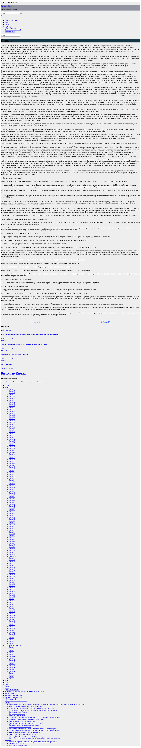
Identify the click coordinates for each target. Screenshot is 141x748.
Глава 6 (11, 491)
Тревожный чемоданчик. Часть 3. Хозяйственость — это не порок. (32, 729)
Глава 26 (12, 422)
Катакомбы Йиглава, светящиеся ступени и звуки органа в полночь (33, 710)
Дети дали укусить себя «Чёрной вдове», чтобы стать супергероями (33, 742)
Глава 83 (12, 539)
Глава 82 (12, 537)
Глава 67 (12, 506)
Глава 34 (12, 439)
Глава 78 (12, 528)
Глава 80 (12, 534)
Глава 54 (12, 480)
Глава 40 (12, 452)
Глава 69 (12, 510)
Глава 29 (12, 428)
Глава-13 (12, 662)
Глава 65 (12, 502)
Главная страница (11, 20)
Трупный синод (6, 364)
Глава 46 (12, 463)
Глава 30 (12, 432)
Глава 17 (12, 404)
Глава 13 (12, 396)
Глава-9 (11, 678)
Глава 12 (12, 395)
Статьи (7, 24)
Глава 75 (12, 523)
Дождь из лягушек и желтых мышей (14, 354)
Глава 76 (12, 524)
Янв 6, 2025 (5, 338)
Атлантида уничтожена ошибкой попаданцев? (25, 706)
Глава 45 (12, 461)
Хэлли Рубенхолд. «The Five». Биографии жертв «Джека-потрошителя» (34, 730)
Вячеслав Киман (6, 6)
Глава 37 (12, 445)
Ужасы (3, 340)
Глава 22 (12, 415)
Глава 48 (12, 467)
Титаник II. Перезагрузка (18, 745)
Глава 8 (11, 532)
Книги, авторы (6, 330)
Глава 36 (12, 443)
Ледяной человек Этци (17, 716)
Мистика (4, 350)
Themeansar (40, 382)
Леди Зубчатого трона (17, 714)
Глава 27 (12, 424)
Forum (7, 22)
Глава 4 (11, 450)
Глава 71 (12, 515)
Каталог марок (10, 32)
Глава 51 (12, 474)
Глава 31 (12, 434)
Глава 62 (12, 497)
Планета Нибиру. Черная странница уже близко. (26, 719)
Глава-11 (12, 658)
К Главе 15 (105, 322)
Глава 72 (12, 517)
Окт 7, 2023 (5, 368)
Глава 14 (12, 398)
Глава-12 (12, 660)
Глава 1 (11, 389)
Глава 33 (12, 437)
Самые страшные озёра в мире (20, 727)
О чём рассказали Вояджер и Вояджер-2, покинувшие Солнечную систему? (36, 717)
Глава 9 (11, 552)
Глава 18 (12, 406)
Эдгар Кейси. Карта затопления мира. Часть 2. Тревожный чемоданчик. (34, 738)
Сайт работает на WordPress (11, 382)
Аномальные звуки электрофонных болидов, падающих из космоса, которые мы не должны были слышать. (47, 704)
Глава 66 (12, 504)
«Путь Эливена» (11, 28)
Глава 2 (11, 409)
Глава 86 (12, 545)
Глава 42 (12, 456)
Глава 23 (12, 417)
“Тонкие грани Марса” (13, 30)
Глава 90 (12, 554)
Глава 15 (12, 400)
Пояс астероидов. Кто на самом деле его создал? (26, 723)
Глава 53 (12, 478)
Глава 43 (12, 458)
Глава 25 (12, 421)
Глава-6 (11, 673)
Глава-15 (12, 665)
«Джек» (7, 26)
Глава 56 (12, 484)
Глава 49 (12, 469)
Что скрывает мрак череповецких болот (23, 734)
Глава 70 (12, 513)
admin (11, 338)
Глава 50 (12, 472)
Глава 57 (12, 485)
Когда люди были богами (18, 712)
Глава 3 (11, 430)
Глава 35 (12, 441)
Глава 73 (12, 519)
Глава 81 (12, 536)
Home (7, 385)
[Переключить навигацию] (1, 15)
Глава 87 (12, 547)
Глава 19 (12, 408)
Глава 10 (12, 391)
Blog (6, 680)
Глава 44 (12, 459)
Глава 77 (12, 526)
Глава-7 (11, 675)
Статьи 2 (8, 740)
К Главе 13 (35, 322)
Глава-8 (11, 677)
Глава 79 (12, 530)
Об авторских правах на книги (16, 701)
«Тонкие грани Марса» (13, 645)
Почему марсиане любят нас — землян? (23, 721)
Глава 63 (12, 498)
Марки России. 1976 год (13, 695)
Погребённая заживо (16, 743)
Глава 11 (12, 393)
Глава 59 (12, 489)
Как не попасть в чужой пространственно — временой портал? (31, 708)
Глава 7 (11, 511)
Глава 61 (12, 495)
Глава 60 (12, 493)
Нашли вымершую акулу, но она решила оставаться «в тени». (24, 344)
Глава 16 (12, 402)
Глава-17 (12, 669)
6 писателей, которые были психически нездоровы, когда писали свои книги (29, 334)
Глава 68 (12, 508)
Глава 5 (11, 471)
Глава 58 (12, 487)
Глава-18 (12, 671)
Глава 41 (12, 454)
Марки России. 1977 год (13, 697)
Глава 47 (12, 465)
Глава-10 (12, 656)
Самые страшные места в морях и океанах (24, 725)
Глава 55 (12, 482)
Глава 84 (12, 541)
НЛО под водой (10, 699)
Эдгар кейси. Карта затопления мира (22, 736)
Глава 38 (12, 447)
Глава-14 (12, 664)
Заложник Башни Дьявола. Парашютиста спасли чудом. (24, 691)
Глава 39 (12, 448)
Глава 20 (12, 411)
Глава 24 (12, 419)
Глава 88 (12, 549)
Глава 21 (12, 413)
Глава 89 (12, 550)
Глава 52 (12, 476)
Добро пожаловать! (12, 690)
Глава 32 (12, 435)
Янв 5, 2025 (5, 358)
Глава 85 (12, 543)
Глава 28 (12, 426)
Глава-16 (12, 667)
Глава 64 (12, 500)
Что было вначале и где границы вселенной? (25, 732)
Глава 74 (12, 521)
